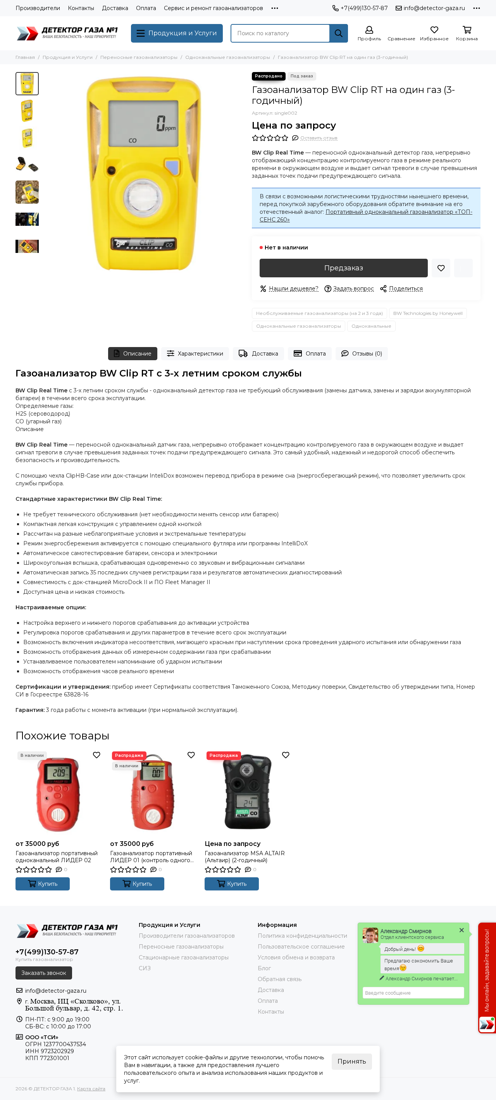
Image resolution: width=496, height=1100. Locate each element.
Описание (137, 353)
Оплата (146, 8)
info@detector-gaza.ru (434, 8)
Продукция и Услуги (68, 57)
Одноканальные (371, 326)
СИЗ (145, 968)
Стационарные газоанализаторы (184, 957)
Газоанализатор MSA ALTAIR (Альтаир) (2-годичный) (245, 857)
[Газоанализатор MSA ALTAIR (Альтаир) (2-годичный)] (248, 792)
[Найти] (338, 33)
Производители (38, 8)
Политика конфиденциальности (302, 935)
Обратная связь (279, 979)
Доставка (115, 8)
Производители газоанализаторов (187, 935)
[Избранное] (441, 268)
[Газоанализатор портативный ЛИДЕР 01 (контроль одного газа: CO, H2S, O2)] (153, 792)
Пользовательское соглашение (301, 946)
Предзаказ (343, 268)
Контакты (81, 8)
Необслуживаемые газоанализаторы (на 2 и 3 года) (319, 313)
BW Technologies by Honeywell (428, 313)
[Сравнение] (463, 268)
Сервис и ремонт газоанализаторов (213, 8)
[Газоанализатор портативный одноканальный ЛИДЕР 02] (59, 792)
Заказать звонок (43, 972)
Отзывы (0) (367, 353)
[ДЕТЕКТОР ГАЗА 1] (69, 33)
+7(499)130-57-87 (364, 8)
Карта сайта (91, 1088)
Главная (25, 57)
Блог (264, 968)
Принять (352, 1061)
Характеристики (200, 353)
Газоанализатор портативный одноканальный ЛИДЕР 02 (57, 857)
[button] (46, 172)
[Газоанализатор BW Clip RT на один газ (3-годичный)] (143, 172)
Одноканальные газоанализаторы (227, 57)
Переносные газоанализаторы (138, 57)
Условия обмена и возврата (296, 957)
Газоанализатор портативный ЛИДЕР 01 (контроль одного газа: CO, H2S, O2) (151, 857)
